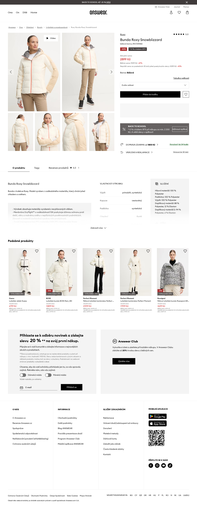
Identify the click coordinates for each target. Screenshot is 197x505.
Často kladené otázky (113, 449)
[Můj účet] (171, 12)
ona (10, 12)
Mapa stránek (86, 496)
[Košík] (187, 12)
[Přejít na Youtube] (163, 465)
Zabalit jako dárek (112, 444)
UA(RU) (186, 495)
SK (175, 495)
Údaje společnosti (57, 496)
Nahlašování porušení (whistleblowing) (30, 438)
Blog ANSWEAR (65, 428)
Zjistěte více (124, 361)
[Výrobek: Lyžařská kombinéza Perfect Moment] (135, 272)
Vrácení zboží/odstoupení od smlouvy (120, 423)
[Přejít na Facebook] (151, 465)
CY (136, 495)
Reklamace (108, 418)
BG (131, 495)
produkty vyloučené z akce (38, 362)
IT (159, 495)
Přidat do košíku (150, 94)
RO (167, 495)
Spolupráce (18, 428)
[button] (154, 85)
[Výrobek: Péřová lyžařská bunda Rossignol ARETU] (172, 272)
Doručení (107, 428)
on (17, 12)
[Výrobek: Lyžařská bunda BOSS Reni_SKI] (61, 272)
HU (154, 495)
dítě (25, 12)
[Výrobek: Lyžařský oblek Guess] (24, 272)
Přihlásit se (72, 387)
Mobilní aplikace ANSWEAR (71, 444)
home (34, 12)
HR (150, 495)
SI (171, 495)
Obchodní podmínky (67, 418)
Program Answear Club (69, 438)
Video (53, 38)
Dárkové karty (110, 438)
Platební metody (111, 433)
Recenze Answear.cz (22, 423)
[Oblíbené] (179, 12)
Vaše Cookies (72, 496)
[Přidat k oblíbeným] (186, 94)
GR (145, 495)
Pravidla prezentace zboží (70, 433)
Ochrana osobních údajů (24, 444)
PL (163, 495)
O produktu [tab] (19, 167)
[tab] (64, 167)
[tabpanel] (98, 201)
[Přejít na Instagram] (157, 465)
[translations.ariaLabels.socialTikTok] (170, 465)
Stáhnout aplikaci (179, 129)
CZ (140, 495)
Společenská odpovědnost (25, 433)
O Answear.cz (19, 418)
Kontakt (107, 454)
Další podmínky (65, 423)
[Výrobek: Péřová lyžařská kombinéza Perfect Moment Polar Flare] (98, 272)
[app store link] (158, 423)
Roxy (122, 34)
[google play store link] (158, 416)
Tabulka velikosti (181, 78)
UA (180, 495)
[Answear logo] (98, 12)
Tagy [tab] (37, 167)
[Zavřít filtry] (186, 2)
